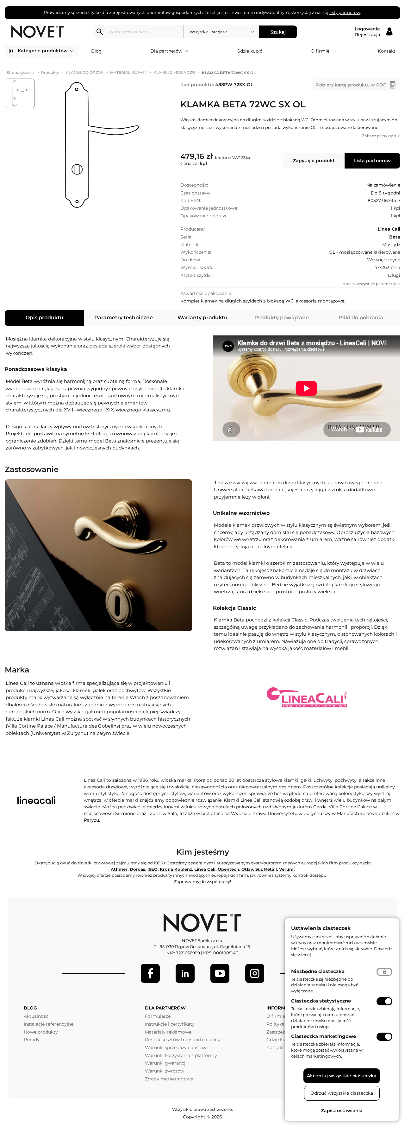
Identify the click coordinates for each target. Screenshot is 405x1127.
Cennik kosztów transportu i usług (183, 1039)
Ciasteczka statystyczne (321, 1001)
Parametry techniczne (123, 318)
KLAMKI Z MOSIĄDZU (174, 72)
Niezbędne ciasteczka (318, 971)
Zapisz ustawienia (342, 1110)
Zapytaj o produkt (314, 160)
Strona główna (20, 72)
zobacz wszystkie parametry (369, 283)
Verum (286, 869)
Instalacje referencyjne (48, 1024)
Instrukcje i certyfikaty (170, 1024)
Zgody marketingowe (169, 1079)
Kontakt (387, 51)
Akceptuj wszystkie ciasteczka (342, 1076)
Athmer (119, 869)
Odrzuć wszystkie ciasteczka (341, 1093)
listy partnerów (344, 12)
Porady (32, 1039)
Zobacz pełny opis (379, 135)
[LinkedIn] (185, 973)
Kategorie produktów (43, 51)
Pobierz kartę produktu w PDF (351, 85)
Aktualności (37, 1016)
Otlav (247, 869)
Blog (96, 51)
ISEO (152, 869)
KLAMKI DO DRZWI (84, 72)
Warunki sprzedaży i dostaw (176, 1047)
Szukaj (278, 32)
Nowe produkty (41, 1032)
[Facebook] (150, 973)
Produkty (50, 72)
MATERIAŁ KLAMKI (128, 72)
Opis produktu (44, 318)
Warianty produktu (202, 318)
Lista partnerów (372, 160)
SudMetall (266, 869)
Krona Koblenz (176, 869)
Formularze (158, 1016)
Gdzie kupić (249, 51)
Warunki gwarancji (166, 1063)
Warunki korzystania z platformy (181, 1055)
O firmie (320, 51)
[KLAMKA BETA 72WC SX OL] (102, 145)
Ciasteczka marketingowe (323, 1036)
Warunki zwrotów (164, 1071)
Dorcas (137, 869)
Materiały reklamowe (168, 1032)
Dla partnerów (166, 51)
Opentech (228, 869)
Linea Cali (204, 869)
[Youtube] (219, 973)
